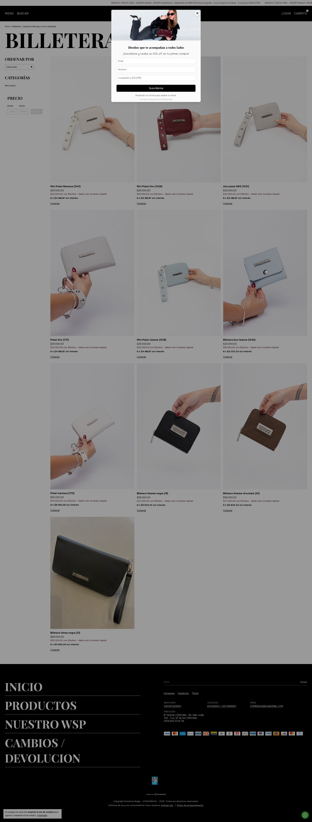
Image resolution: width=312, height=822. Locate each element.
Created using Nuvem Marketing (156, 99)
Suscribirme (156, 88)
